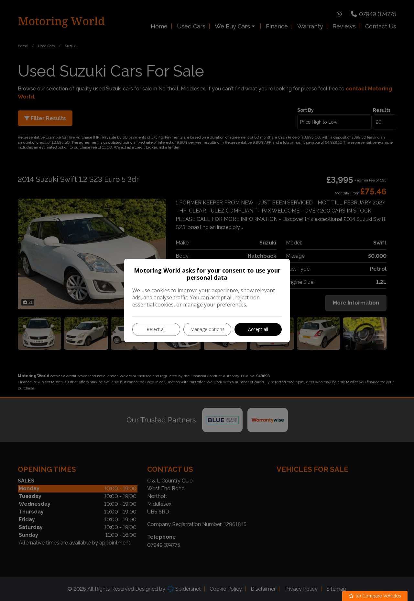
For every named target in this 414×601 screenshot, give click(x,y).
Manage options (207, 329)
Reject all (156, 329)
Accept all (258, 329)
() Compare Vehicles (377, 595)
